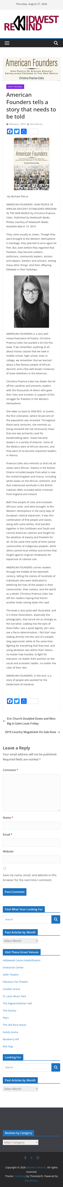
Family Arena (10, 1032)
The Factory (9, 1010)
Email (7, 834)
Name (8, 818)
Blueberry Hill (11, 1039)
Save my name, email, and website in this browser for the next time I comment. (30, 877)
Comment (10, 770)
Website (8, 851)
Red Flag (8, 1046)
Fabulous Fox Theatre (15, 981)
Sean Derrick (36, 124)
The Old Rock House (14, 1024)
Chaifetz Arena (11, 989)
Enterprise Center (13, 967)
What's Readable (15, 86)
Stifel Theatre (11, 974)
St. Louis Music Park (14, 996)
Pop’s (6, 1017)
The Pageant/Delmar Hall (17, 1003)
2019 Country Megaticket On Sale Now (30, 732)
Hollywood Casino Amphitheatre (21, 960)
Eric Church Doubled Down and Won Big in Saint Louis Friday (31, 721)
